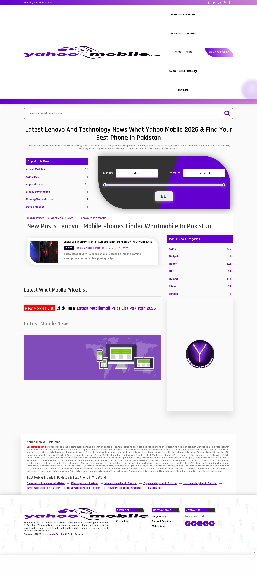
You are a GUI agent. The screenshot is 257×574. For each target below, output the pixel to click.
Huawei (191, 33)
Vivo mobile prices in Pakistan (121, 483)
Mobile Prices (35, 218)
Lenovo (69, 247)
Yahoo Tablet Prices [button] (181, 71)
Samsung (176, 33)
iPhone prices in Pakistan (84, 483)
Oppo (177, 52)
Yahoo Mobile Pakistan (53, 534)
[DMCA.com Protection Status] (125, 525)
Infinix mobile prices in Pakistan (43, 488)
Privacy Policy (159, 516)
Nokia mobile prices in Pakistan (200, 483)
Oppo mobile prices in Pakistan (160, 483)
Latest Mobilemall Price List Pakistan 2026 (116, 308)
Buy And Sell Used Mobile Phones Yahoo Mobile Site (197, 465)
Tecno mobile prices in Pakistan (83, 488)
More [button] (181, 90)
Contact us (122, 521)
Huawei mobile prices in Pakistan (124, 488)
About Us (121, 516)
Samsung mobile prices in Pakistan (46, 483)
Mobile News (221, 52)
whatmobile (141, 471)
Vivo (189, 52)
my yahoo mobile (75, 468)
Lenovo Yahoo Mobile (93, 218)
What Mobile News (62, 218)
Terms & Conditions (162, 521)
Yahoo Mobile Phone (183, 14)
